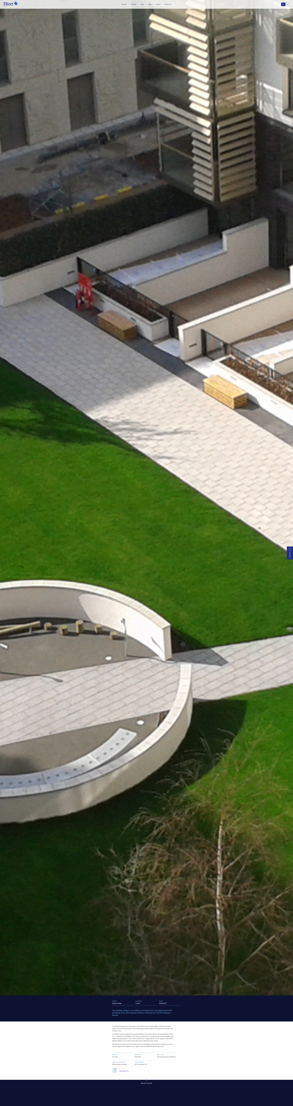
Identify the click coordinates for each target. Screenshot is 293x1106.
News (149, 4)
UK (287, 4)
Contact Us (168, 4)
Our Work (133, 4)
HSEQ (142, 4)
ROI (283, 4)
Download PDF (124, 1071)
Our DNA (124, 4)
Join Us (158, 4)
